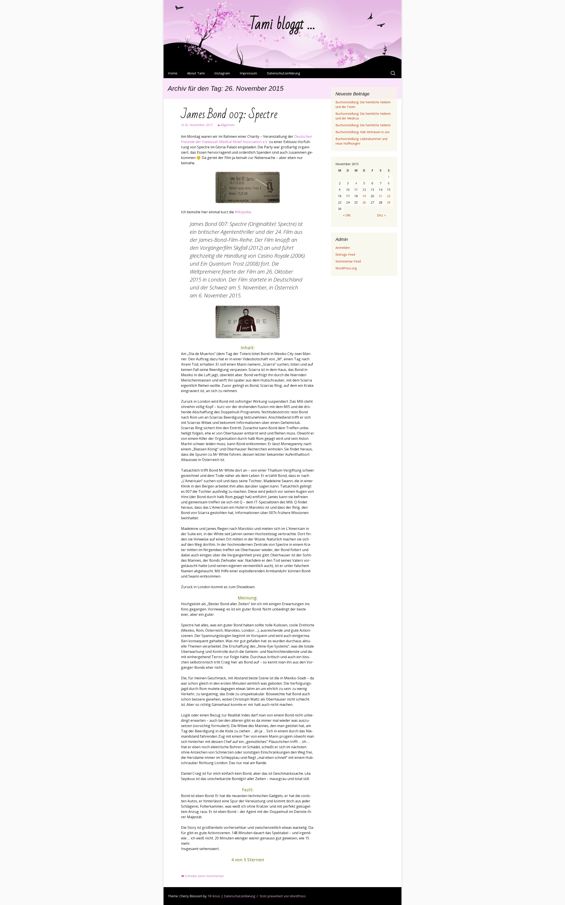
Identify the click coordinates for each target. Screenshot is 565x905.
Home (172, 73)
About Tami (196, 73)
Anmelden (342, 248)
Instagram (222, 73)
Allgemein (228, 125)
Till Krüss (213, 896)
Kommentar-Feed (348, 261)
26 (364, 202)
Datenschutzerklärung (283, 73)
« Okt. (347, 215)
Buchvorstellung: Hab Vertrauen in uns (362, 132)
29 (388, 202)
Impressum (248, 73)
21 (380, 196)
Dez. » (381, 215)
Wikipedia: (243, 212)
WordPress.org (346, 268)
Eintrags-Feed (345, 254)
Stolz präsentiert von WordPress (283, 896)
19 (364, 196)
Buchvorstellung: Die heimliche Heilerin (363, 125)
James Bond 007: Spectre (229, 114)
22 (388, 196)
